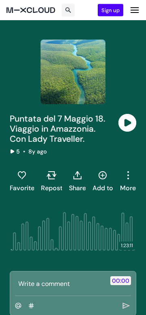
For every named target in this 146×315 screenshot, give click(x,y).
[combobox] (128, 181)
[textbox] (59, 283)
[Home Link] (30, 10)
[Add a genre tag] (31, 305)
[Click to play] (127, 123)
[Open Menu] (135, 10)
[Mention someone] (18, 305)
